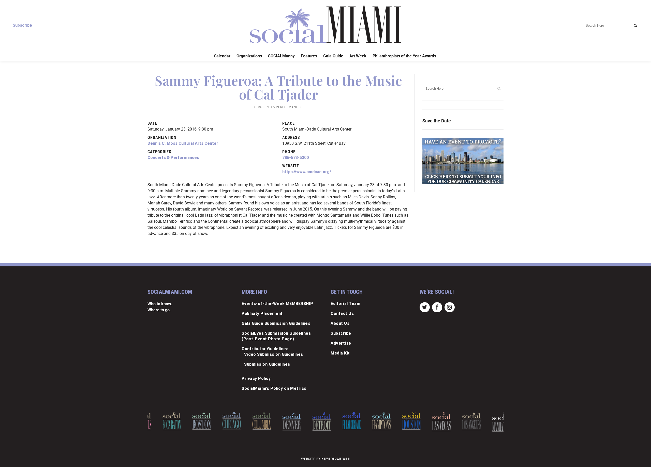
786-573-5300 (295, 157)
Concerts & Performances (278, 107)
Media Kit (340, 353)
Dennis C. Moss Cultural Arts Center (182, 143)
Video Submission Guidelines (273, 354)
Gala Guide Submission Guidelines (276, 323)
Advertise (341, 343)
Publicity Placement (262, 313)
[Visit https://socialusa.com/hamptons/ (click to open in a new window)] (370, 421)
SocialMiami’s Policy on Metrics (274, 388)
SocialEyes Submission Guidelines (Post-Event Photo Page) (276, 336)
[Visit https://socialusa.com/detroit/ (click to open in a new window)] (310, 421)
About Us (340, 323)
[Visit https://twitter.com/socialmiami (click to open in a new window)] (424, 306)
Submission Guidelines (267, 364)
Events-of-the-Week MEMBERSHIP (277, 303)
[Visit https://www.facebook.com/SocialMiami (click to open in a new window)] (437, 306)
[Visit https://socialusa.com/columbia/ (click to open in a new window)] (250, 421)
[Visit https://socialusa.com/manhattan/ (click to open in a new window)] (490, 422)
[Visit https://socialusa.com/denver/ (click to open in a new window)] (280, 421)
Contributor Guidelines (265, 348)
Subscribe (22, 25)
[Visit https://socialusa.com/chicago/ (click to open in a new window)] (220, 420)
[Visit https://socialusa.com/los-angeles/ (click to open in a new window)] (460, 421)
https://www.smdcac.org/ (306, 171)
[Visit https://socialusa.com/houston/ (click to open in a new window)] (400, 421)
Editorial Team (345, 303)
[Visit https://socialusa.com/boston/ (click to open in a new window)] (190, 421)
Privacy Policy (256, 378)
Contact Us (342, 313)
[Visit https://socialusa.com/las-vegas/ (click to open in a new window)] (430, 421)
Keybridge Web (335, 459)
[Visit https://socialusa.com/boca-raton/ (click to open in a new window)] (160, 421)
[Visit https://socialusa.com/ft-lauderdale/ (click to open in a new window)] (340, 421)
